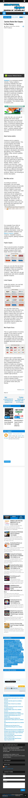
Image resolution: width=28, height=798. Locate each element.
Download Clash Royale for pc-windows (12, 712)
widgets (20, 662)
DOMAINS (19, 642)
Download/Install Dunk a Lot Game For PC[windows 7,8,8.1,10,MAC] (16, 544)
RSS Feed (8, 688)
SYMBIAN (11, 658)
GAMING (16, 646)
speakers (6, 658)
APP (13, 640)
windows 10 (9, 664)
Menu (3, 1)
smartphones (14, 657)
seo (5, 657)
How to (18, 647)
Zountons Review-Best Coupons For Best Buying (13, 22)
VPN (9, 662)
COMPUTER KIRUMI (6, 794)
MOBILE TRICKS (17, 651)
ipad (18, 649)
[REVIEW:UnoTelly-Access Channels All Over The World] (9, 413)
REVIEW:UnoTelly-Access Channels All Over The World (8, 422)
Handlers (15, 647)
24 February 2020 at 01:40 (17, 433)
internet (13, 649)
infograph (9, 649)
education (11, 644)
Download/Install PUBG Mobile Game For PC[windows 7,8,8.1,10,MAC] (16, 533)
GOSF (5, 647)
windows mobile (7, 666)
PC (10, 655)
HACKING (10, 647)
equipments (16, 644)
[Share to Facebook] (7, 410)
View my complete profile (8, 768)
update (21, 660)
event (20, 644)
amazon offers (21, 435)
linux (8, 651)
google (20, 646)
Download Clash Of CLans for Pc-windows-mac (14, 729)
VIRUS (5, 662)
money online (12, 26)
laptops (21, 649)
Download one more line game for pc (11, 725)
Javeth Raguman (11, 795)
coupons (10, 642)
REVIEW (17, 26)
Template (21, 658)
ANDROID (9, 640)
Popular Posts (7, 517)
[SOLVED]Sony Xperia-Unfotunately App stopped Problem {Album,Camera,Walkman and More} (13, 589)
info (8, 26)
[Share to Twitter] (9, 410)
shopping (9, 657)
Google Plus (15, 688)
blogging (6, 642)
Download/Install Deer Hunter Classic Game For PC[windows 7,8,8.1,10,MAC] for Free (16, 566)
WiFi (5, 664)
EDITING (6, 644)
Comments (14, 516)
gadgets (11, 646)
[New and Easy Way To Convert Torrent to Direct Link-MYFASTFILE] (19, 413)
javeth (23, 389)
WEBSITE (6, 27)
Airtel (5, 640)
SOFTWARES (20, 657)
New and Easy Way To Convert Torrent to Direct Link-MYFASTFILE (18, 423)
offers (5, 655)
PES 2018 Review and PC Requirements (15, 576)
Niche (21, 653)
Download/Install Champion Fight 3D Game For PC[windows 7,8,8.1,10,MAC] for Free (16, 555)
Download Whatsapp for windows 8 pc (12, 718)
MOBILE (11, 651)
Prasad (10, 433)
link (5, 651)
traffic (9, 660)
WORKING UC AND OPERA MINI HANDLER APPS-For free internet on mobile (16, 522)
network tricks (13, 653)
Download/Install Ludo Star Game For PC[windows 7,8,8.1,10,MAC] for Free (16, 601)
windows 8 (15, 664)
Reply (7, 438)
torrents (5, 660)
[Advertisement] (16, 32)
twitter (17, 660)
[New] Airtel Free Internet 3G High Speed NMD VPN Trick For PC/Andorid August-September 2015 (16, 613)
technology (16, 658)
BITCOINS (17, 640)
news (18, 653)
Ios (16, 649)
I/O (21, 647)
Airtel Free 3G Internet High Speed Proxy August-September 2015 (17, 625)
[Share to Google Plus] (12, 410)
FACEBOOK (6, 646)
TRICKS (13, 660)
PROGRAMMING (15, 655)
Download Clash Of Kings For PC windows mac (14, 731)
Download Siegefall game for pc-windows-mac (14, 713)
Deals (14, 642)
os (8, 655)
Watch (12, 662)
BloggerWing (5, 796)
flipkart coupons (8, 233)
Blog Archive (21, 517)
